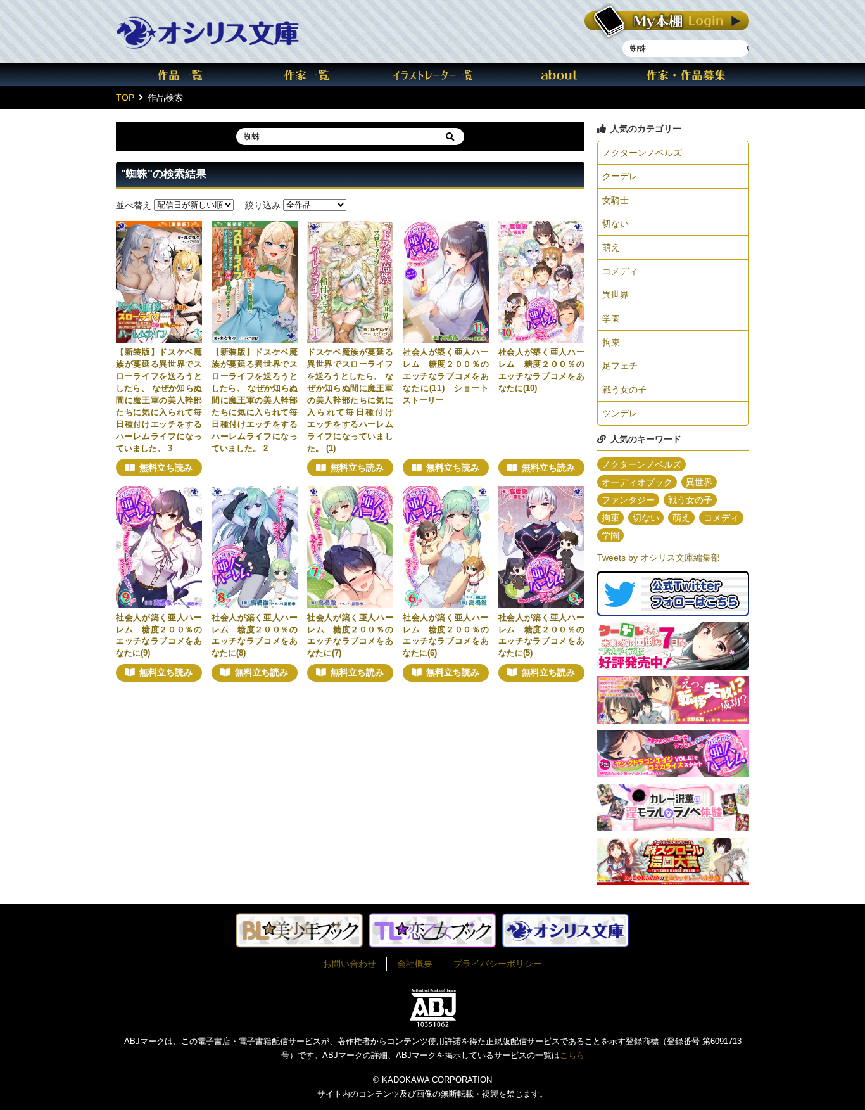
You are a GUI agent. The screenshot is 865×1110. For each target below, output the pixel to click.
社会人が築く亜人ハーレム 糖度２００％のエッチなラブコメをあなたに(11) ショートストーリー (446, 376)
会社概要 (414, 964)
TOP (125, 97)
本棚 (666, 21)
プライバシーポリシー (497, 964)
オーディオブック (637, 482)
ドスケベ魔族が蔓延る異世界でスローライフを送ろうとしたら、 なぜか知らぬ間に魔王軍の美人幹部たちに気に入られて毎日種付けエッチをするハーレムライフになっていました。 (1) (350, 400)
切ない (615, 224)
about (559, 74)
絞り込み (263, 205)
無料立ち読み (166, 467)
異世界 (615, 295)
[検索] (450, 136)
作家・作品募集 (685, 74)
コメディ (620, 271)
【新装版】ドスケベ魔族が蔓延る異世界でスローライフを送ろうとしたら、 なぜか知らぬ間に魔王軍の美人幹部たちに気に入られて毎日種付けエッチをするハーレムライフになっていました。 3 (159, 400)
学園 (611, 319)
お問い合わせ (349, 964)
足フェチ (620, 365)
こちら (572, 1055)
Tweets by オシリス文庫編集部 (658, 557)
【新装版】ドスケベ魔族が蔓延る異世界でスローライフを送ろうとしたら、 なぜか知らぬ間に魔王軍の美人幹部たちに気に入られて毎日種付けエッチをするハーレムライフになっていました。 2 (255, 400)
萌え (611, 247)
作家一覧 (306, 74)
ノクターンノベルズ (642, 153)
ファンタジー (628, 500)
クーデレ (620, 176)
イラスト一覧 (432, 74)
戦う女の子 (624, 390)
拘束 (611, 342)
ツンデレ (620, 413)
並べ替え (133, 205)
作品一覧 (179, 74)
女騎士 (615, 200)
